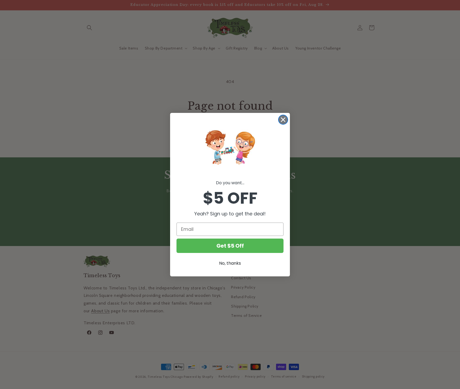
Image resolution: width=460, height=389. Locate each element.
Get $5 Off (230, 245)
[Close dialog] (283, 119)
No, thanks (230, 263)
